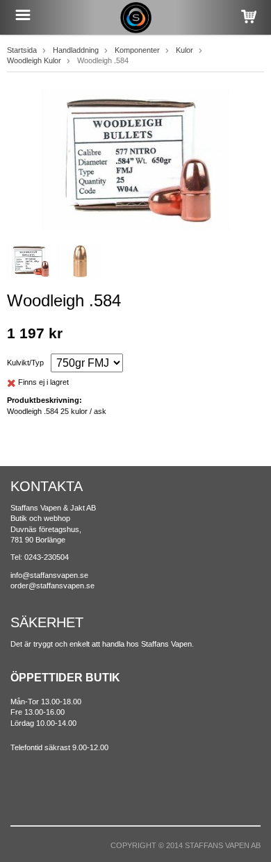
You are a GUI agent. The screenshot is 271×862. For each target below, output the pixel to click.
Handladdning (76, 50)
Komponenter (137, 50)
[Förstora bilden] (135, 159)
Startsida (22, 50)
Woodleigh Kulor (34, 60)
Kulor (184, 50)
